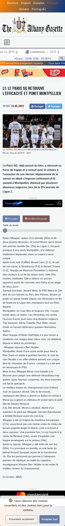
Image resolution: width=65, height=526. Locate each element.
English (26, 3)
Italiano (24, 9)
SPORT (6, 106)
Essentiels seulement (21, 519)
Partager (39, 106)
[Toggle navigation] (7, 42)
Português (39, 9)
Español (38, 3)
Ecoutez (13, 218)
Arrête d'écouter (37, 218)
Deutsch (12, 3)
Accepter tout (49, 519)
